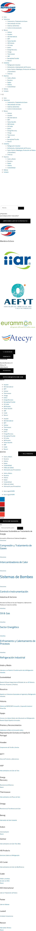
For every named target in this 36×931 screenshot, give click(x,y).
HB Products (10, 43)
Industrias (6, 63)
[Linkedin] (2, 499)
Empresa (6, 76)
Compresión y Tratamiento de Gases (17, 21)
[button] (18, 94)
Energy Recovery (12, 50)
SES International (12, 37)
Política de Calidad (9, 468)
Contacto (6, 91)
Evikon (9, 47)
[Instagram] (2, 509)
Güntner (9, 32)
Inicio (5, 17)
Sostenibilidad (11, 87)
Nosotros (10, 80)
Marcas (6, 30)
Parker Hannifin (11, 41)
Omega (9, 52)
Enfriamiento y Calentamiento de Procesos (19, 67)
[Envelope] (2, 514)
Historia (9, 85)
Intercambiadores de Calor (14, 562)
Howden (9, 34)
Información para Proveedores (12, 470)
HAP (8, 56)
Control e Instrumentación (14, 28)
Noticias (6, 89)
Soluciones (7, 19)
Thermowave (11, 54)
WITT (8, 39)
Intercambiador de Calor (14, 23)
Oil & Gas (9, 74)
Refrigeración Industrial (13, 65)
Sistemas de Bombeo (13, 26)
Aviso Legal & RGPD (9, 491)
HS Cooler (10, 45)
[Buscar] (21, 208)
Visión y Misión (11, 78)
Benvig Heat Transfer (13, 58)
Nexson (9, 61)
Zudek (5, 413)
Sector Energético (9, 627)
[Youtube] (2, 504)
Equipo (9, 82)
